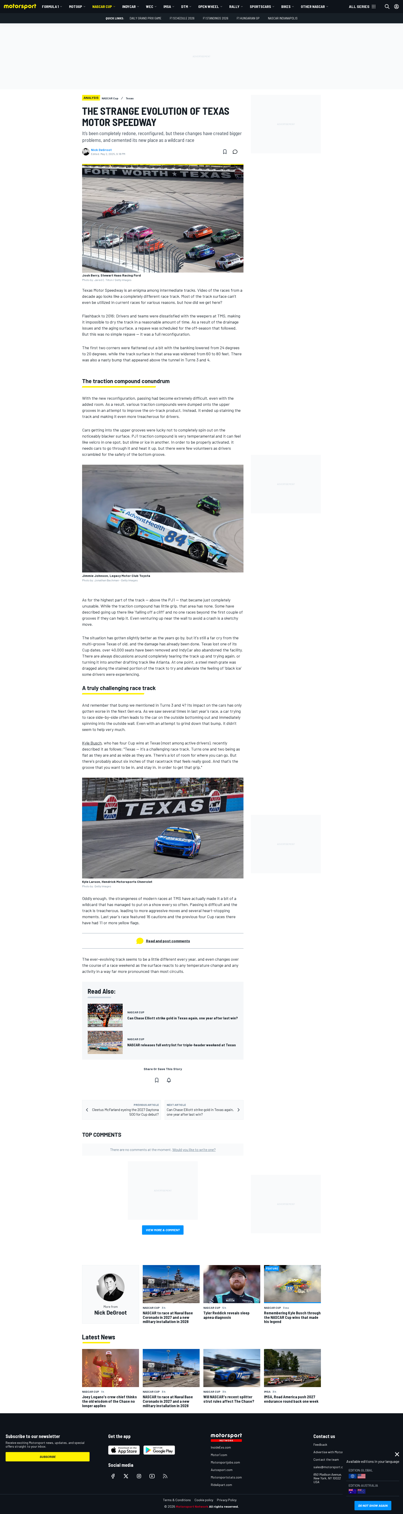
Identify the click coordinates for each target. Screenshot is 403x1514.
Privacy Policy (226, 1500)
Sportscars (260, 6)
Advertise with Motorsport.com (335, 1452)
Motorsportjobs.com (225, 1462)
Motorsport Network (192, 1506)
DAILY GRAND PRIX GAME (145, 18)
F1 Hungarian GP (248, 18)
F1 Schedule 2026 (182, 18)
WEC (149, 6)
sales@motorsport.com (330, 1467)
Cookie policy (204, 1500)
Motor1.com (219, 1455)
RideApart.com (221, 1485)
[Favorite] (224, 151)
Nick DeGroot (101, 149)
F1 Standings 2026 (215, 18)
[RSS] (165, 1476)
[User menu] (396, 6)
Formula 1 (50, 6)
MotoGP (75, 6)
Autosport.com (222, 1470)
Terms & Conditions (177, 1500)
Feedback (320, 1444)
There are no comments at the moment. (163, 1149)
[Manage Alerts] (169, 1080)
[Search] (387, 6)
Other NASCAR (313, 6)
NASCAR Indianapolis (283, 18)
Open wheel (208, 6)
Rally (234, 6)
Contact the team (326, 1459)
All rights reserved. (224, 1506)
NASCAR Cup (102, 6)
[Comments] (236, 151)
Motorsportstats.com (226, 1477)
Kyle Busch (92, 742)
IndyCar (129, 6)
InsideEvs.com (221, 1447)
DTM (184, 6)
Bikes (286, 6)
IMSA (167, 6)
